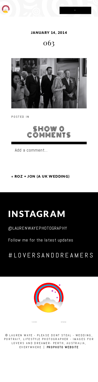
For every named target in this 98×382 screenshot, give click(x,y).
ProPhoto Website (63, 347)
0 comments (49, 132)
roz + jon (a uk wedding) (42, 176)
